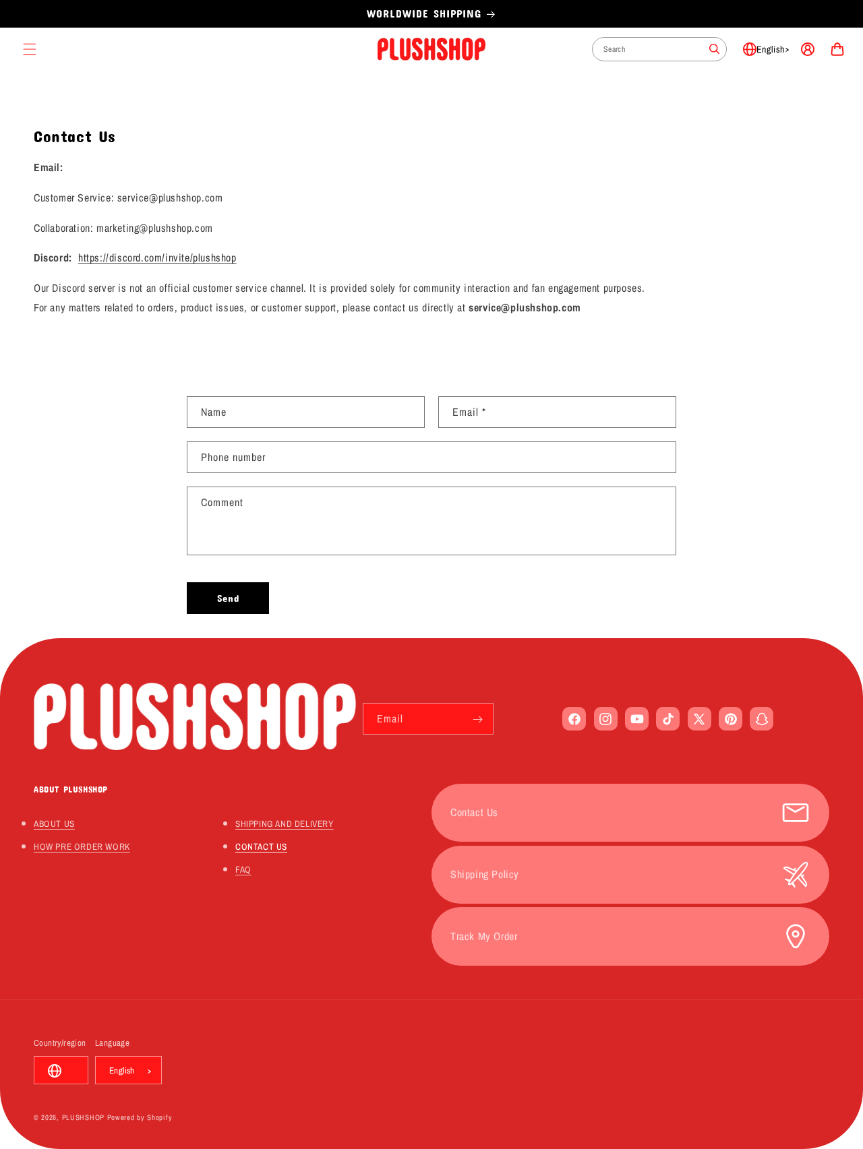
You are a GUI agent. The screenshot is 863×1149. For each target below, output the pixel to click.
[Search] (714, 49)
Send (228, 598)
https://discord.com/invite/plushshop (157, 257)
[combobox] (659, 49)
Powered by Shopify (140, 1118)
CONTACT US (261, 846)
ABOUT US (54, 823)
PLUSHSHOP (83, 1118)
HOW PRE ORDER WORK (82, 846)
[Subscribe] (478, 719)
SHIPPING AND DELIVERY (284, 823)
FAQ (243, 869)
